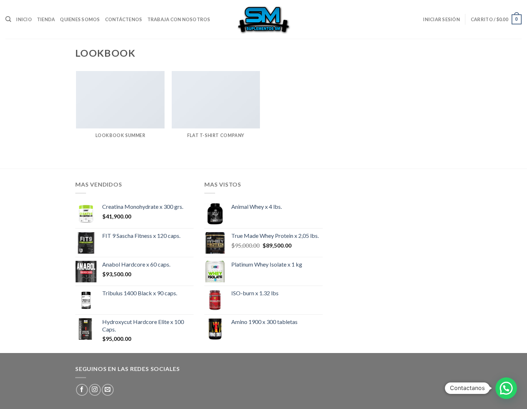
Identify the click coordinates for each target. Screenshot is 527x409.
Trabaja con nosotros (178, 19)
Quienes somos (80, 19)
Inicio (24, 19)
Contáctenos (123, 19)
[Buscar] (8, 19)
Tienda (46, 19)
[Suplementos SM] (263, 19)
